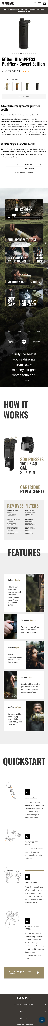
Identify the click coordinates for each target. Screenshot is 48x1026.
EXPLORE (24, 1011)
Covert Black (37, 86)
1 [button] (12, 53)
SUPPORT (24, 1018)
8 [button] (27, 53)
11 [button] (33, 53)
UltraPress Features (24, 164)
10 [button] (31, 53)
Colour (10, 79)
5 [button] (21, 53)
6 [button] (23, 53)
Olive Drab (27, 86)
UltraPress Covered (24, 173)
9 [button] (29, 53)
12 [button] (35, 53)
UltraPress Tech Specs (24, 168)
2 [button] (14, 53)
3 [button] (16, 53)
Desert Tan (6, 86)
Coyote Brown (17, 86)
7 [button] (25, 53)
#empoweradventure (24, 1004)
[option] (24, 10)
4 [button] (18, 53)
